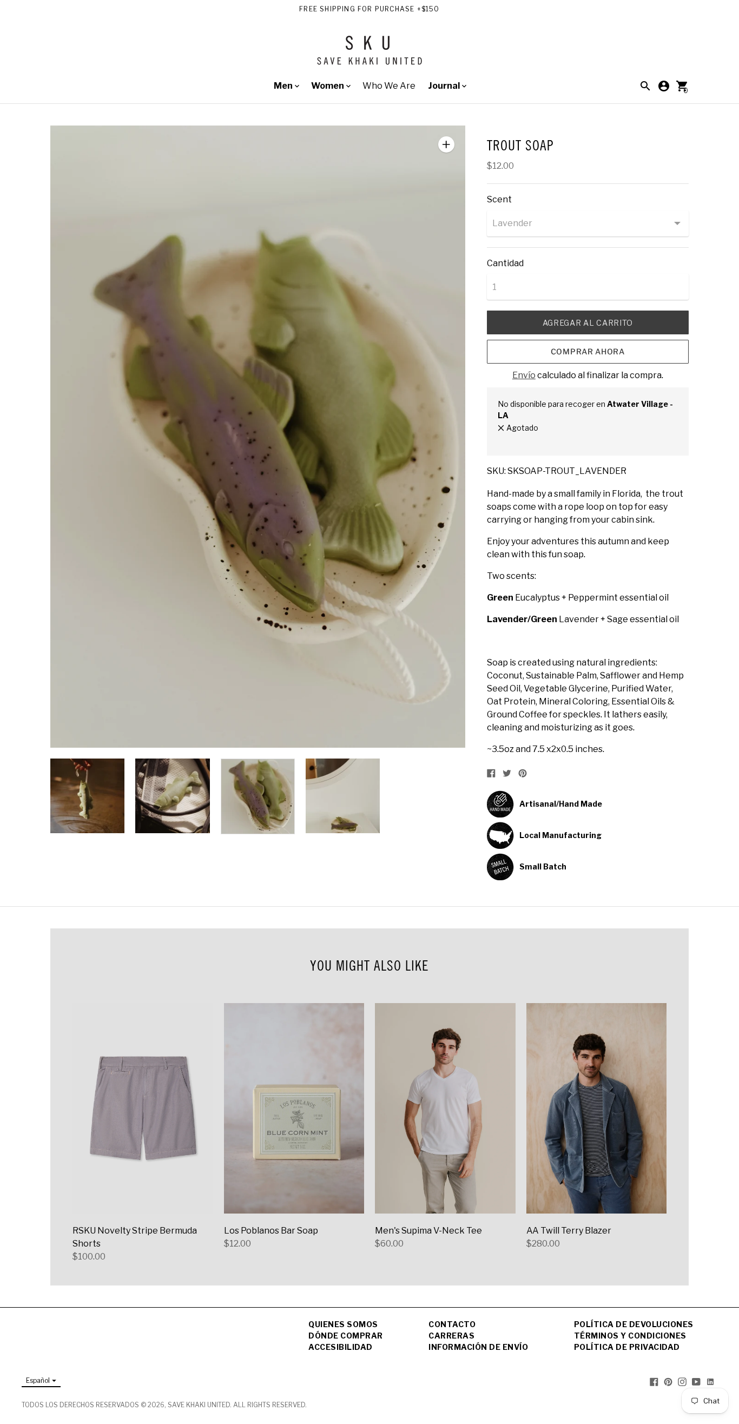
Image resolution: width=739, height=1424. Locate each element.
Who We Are (388, 86)
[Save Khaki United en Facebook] (654, 1381)
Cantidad (505, 263)
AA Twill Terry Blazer (568, 1230)
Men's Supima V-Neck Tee (428, 1230)
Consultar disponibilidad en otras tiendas (570, 439)
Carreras (451, 1335)
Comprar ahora (588, 351)
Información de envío (478, 1347)
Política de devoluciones (634, 1324)
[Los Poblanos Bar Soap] (294, 1108)
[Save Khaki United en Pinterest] (668, 1381)
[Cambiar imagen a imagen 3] (258, 796)
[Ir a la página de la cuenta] (663, 86)
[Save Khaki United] (369, 54)
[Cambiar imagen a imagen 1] (87, 796)
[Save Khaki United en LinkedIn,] (710, 1381)
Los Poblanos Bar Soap (271, 1230)
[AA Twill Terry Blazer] (596, 1108)
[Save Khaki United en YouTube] (696, 1381)
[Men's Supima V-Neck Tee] (445, 1108)
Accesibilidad (340, 1347)
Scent (499, 200)
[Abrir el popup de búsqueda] (645, 86)
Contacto (452, 1324)
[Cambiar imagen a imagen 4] (343, 796)
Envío (524, 375)
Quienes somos (343, 1324)
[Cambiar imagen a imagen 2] (172, 796)
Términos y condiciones (630, 1335)
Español (38, 1380)
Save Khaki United (199, 1405)
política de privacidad (627, 1347)
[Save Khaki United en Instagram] (682, 1381)
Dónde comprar (345, 1335)
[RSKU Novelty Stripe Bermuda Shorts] (142, 1108)
